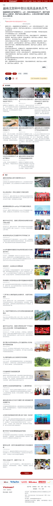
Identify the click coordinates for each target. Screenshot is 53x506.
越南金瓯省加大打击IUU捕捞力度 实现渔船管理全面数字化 (18, 401)
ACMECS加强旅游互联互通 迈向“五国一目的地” (18, 415)
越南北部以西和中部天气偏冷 (26, 129)
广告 (39, 488)
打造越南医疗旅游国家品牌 (11, 371)
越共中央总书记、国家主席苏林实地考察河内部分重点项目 (18, 221)
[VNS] (8, 482)
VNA (49, 486)
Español (39, 1)
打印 (13, 78)
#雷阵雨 (25, 73)
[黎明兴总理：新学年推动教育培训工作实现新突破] (42, 449)
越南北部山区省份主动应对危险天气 (10, 129)
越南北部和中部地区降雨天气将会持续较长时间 (26, 157)
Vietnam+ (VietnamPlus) (13, 1)
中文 (42, 1)
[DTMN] (26, 482)
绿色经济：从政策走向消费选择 (13, 266)
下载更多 (26, 473)
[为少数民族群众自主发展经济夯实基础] (42, 361)
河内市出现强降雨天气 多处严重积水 (10, 157)
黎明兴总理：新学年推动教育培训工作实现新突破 (18, 446)
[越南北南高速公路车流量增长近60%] (42, 182)
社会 (4, 5)
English (30, 1)
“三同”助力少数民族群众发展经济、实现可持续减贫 (18, 296)
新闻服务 (35, 488)
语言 (45, 486)
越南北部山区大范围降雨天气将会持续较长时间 (42, 129)
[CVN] (17, 482)
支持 (42, 486)
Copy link (16, 78)
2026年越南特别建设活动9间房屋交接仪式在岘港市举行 (18, 251)
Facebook (6, 78)
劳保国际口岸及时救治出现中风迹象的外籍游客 (18, 280)
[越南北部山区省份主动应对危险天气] (10, 121)
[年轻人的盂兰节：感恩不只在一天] (42, 464)
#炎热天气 (8, 73)
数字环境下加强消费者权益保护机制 (14, 431)
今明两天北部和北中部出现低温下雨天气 (10, 100)
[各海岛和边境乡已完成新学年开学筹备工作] (42, 239)
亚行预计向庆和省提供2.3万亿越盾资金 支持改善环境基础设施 (17, 343)
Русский (46, 1)
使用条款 (34, 486)
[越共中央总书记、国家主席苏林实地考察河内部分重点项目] (42, 224)
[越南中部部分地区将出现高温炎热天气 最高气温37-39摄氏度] (42, 93)
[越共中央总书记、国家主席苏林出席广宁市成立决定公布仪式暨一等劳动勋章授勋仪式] (42, 330)
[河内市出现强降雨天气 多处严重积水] (10, 149)
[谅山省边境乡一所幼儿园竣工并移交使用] (42, 196)
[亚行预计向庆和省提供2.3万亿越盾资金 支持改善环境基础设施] (42, 346)
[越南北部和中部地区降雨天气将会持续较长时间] (26, 149)
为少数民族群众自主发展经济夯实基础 (15, 357)
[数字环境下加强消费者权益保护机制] (42, 435)
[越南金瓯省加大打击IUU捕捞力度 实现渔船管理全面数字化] (42, 404)
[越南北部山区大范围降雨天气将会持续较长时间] (42, 121)
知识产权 (29, 486)
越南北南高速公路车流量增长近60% (14, 178)
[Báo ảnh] (35, 482)
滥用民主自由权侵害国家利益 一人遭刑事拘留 (17, 386)
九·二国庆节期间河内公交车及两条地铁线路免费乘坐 (18, 312)
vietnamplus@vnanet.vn (35, 498)
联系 (43, 488)
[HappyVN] (44, 482)
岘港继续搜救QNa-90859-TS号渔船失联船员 (17, 206)
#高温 (14, 73)
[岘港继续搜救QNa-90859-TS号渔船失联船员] (42, 210)
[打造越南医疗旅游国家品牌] (42, 375)
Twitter (10, 78)
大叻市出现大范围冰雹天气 (26, 100)
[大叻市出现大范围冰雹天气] (26, 93)
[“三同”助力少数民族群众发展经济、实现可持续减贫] (42, 299)
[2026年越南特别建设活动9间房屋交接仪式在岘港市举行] (42, 254)
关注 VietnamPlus (35, 78)
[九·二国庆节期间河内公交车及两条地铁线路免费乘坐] (42, 315)
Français (34, 1)
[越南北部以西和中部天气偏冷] (26, 121)
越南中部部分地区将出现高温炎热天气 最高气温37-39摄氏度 (42, 101)
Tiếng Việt (25, 1)
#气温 (19, 73)
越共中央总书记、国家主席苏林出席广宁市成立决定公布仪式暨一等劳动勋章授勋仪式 (18, 327)
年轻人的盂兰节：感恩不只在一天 (13, 460)
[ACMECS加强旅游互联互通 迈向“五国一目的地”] (42, 419)
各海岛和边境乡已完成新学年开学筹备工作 (16, 235)
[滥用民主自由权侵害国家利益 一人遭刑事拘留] (42, 390)
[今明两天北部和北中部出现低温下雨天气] (10, 93)
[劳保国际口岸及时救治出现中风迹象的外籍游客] (42, 284)
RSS (39, 486)
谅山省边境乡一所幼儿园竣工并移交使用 (16, 192)
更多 (6, 175)
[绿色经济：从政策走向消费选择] (42, 270)
